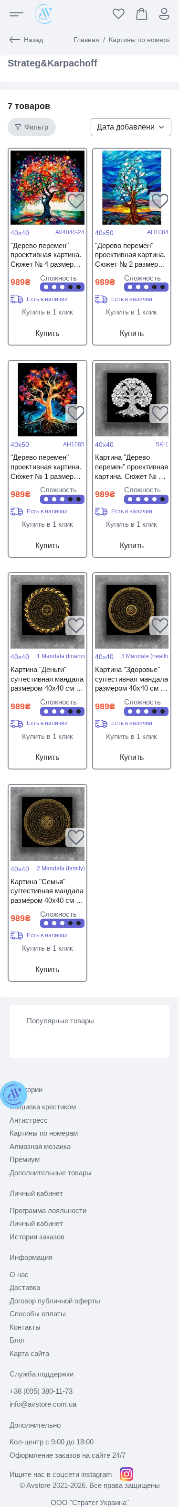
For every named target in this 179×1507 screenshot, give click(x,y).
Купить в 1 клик (47, 312)
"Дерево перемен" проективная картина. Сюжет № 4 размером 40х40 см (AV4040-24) (46, 255)
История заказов (37, 1237)
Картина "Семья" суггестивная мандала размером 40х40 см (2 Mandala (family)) (47, 892)
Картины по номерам (142, 39)
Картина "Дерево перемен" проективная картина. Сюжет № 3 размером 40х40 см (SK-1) (131, 467)
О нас (19, 1274)
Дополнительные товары (51, 1173)
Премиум (25, 1159)
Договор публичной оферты (55, 1301)
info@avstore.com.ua (43, 1404)
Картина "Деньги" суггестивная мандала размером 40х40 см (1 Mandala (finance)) (47, 679)
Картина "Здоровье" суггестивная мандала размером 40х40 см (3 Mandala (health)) (131, 679)
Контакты (25, 1327)
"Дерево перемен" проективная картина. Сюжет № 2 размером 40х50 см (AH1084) (131, 255)
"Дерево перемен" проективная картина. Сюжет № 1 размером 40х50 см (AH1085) (46, 467)
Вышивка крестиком (43, 1107)
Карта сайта (29, 1353)
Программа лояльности (48, 1210)
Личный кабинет (36, 1223)
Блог (17, 1340)
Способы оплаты (38, 1314)
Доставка (25, 1287)
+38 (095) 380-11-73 (41, 1391)
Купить (47, 333)
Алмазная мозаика (40, 1146)
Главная (86, 39)
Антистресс (29, 1120)
